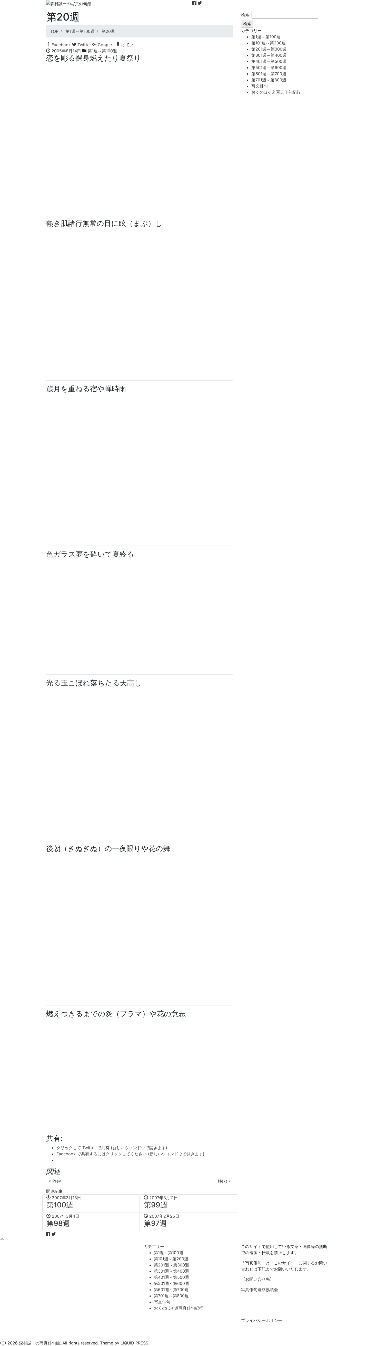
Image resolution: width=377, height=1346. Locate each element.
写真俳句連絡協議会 (259, 1289)
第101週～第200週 (268, 42)
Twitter (83, 44)
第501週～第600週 (268, 67)
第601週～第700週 (268, 73)
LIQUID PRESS (134, 1342)
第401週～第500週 (268, 61)
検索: (245, 14)
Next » (224, 1181)
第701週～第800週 (268, 79)
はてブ (127, 44)
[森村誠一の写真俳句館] (68, 3)
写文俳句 (259, 86)
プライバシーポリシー (261, 1320)
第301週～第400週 (268, 55)
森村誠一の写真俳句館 (39, 1342)
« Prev (55, 1181)
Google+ (105, 44)
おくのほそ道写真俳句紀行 (276, 92)
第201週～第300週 (268, 49)
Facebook (60, 44)
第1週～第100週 (102, 50)
